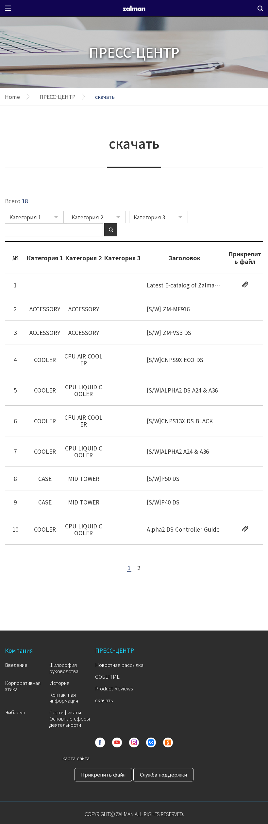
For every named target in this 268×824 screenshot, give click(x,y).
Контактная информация (63, 697)
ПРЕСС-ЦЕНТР (57, 97)
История (59, 682)
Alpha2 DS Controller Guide (183, 529)
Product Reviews (114, 688)
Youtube (117, 742)
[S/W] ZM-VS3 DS (169, 332)
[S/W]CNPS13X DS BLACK (180, 421)
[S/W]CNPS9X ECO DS (175, 360)
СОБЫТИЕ (107, 676)
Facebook (100, 742)
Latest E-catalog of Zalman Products (195, 285)
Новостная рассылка (119, 664)
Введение (16, 664)
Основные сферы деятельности (69, 721)
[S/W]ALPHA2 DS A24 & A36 (182, 390)
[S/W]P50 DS (163, 478)
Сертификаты (65, 712)
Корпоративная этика (23, 685)
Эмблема (15, 712)
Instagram (134, 742)
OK (168, 742)
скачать (105, 97)
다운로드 (245, 284)
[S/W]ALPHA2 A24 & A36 (178, 451)
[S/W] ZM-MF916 (168, 309)
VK (151, 742)
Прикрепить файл (103, 774)
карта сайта (76, 758)
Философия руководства (63, 667)
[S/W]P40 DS (163, 502)
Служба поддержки (163, 774)
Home (12, 97)
